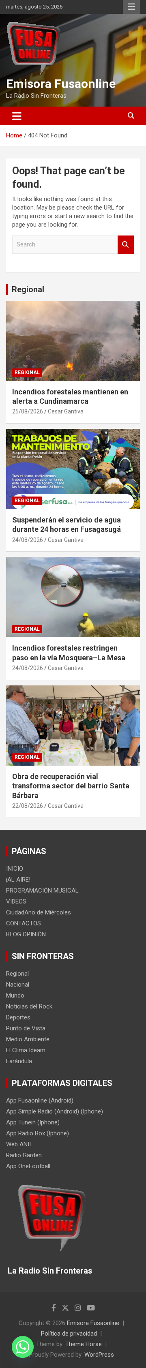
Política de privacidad (69, 1333)
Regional (28, 289)
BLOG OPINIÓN (26, 934)
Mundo (15, 995)
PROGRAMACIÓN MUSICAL (42, 890)
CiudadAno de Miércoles (38, 912)
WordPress (99, 1354)
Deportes (18, 1017)
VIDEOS (16, 901)
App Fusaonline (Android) (39, 1100)
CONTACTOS (23, 923)
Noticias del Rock (29, 1006)
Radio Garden (24, 1155)
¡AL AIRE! (18, 879)
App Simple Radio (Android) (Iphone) (54, 1111)
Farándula (19, 1061)
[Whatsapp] (23, 1347)
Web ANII (18, 1144)
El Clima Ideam (25, 1050)
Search (126, 244)
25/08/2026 (27, 411)
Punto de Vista (25, 1028)
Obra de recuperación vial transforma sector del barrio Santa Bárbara (70, 786)
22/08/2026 (27, 806)
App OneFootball (28, 1166)
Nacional (17, 984)
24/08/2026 (27, 540)
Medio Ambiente (27, 1039)
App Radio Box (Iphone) (37, 1133)
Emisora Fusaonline (61, 84)
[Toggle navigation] (17, 116)
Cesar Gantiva (66, 411)
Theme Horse (83, 1344)
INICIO (14, 868)
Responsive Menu (131, 7)
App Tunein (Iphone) (33, 1122)
